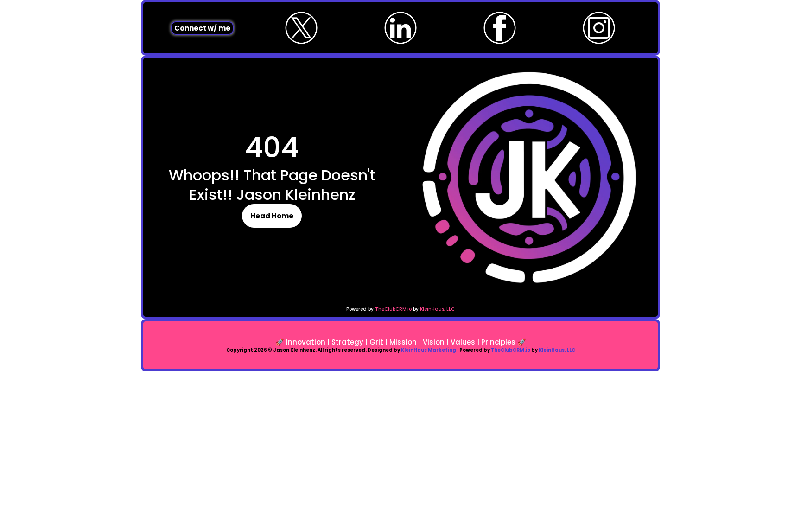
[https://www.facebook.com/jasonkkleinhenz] (500, 28)
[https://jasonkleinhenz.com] (529, 177)
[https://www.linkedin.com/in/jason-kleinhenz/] (400, 28)
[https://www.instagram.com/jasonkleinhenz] (599, 28)
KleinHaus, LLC (437, 309)
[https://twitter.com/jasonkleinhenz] (301, 28)
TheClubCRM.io (393, 309)
